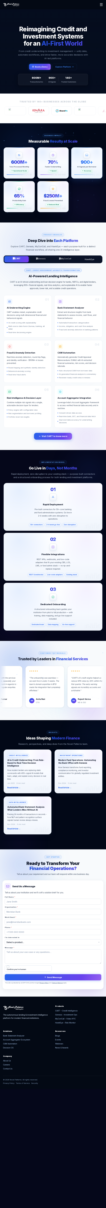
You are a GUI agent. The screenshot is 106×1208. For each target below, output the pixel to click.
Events (58, 1040)
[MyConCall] (65, 259)
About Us (7, 1061)
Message (9, 948)
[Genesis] (41, 259)
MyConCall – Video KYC (65, 1019)
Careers (6, 1065)
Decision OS (8, 1048)
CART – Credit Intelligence (66, 1011)
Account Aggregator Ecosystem (16, 1040)
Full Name (10, 897)
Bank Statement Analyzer (13, 1036)
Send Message (54, 977)
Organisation (11, 907)
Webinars (59, 1044)
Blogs (57, 1036)
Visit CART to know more (54, 436)
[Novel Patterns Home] (49, 4)
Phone (8, 927)
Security (34, 1083)
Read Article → (14, 788)
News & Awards (61, 1048)
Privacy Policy (44, 983)
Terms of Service (57, 983)
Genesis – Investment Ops (66, 1015)
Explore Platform (63, 67)
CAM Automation (10, 1044)
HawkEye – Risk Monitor (65, 1023)
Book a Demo (41, 67)
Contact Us (7, 1069)
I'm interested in (12, 937)
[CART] (16, 259)
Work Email (10, 917)
